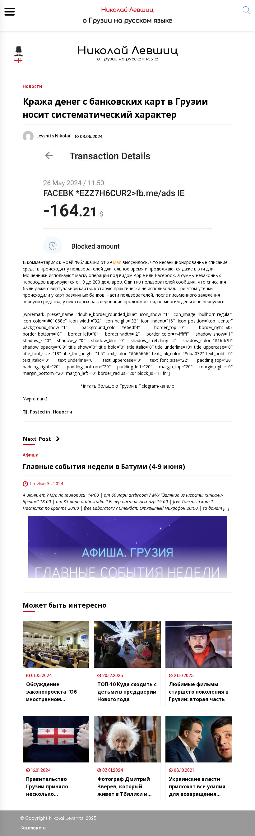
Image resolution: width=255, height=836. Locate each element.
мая (117, 262)
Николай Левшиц (127, 51)
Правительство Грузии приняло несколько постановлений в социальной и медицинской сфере (53, 787)
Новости (32, 85)
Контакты (33, 828)
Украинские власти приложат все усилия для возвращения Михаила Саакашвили (198, 787)
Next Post (37, 438)
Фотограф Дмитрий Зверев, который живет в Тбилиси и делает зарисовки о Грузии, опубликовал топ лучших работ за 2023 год (125, 787)
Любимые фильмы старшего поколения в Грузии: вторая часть (199, 692)
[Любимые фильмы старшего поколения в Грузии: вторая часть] (198, 644)
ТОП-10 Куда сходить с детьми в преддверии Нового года (126, 692)
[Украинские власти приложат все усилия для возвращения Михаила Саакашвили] (198, 739)
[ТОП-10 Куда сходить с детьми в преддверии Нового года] (127, 644)
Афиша (31, 454)
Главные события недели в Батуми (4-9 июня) (104, 466)
